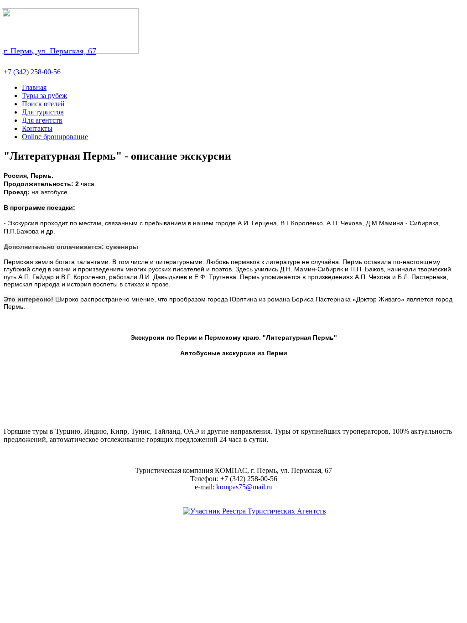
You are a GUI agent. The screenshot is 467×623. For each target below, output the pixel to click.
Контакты (37, 128)
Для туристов (43, 112)
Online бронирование (55, 136)
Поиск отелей (43, 104)
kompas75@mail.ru (244, 487)
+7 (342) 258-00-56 (32, 72)
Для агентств (42, 120)
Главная (34, 87)
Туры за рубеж (44, 95)
